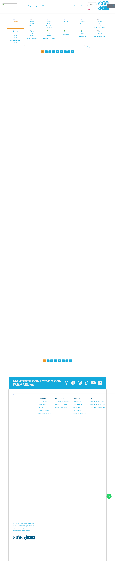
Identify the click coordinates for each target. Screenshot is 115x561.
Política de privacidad (97, 401)
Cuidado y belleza (54, 313)
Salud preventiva (54, 263)
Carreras (40, 407)
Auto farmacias (77, 404)
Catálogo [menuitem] (29, 6)
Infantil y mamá (54, 186)
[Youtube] (104, 8)
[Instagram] (107, 3)
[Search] (89, 9)
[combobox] (91, 4)
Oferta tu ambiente (44, 410)
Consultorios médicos (79, 413)
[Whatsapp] (100, 3)
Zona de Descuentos (62, 401)
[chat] (109, 496)
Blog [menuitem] (35, 6)
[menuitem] (43, 6)
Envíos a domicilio (78, 401)
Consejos (52, 85)
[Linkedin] (107, 8)
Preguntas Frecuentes (45, 413)
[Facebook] (104, 3)
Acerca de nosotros (44, 401)
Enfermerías (76, 410)
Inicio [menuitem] (21, 6)
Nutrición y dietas (54, 58)
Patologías (52, 212)
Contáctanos (42, 404)
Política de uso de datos (97, 404)
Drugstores (76, 407)
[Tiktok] (100, 8)
